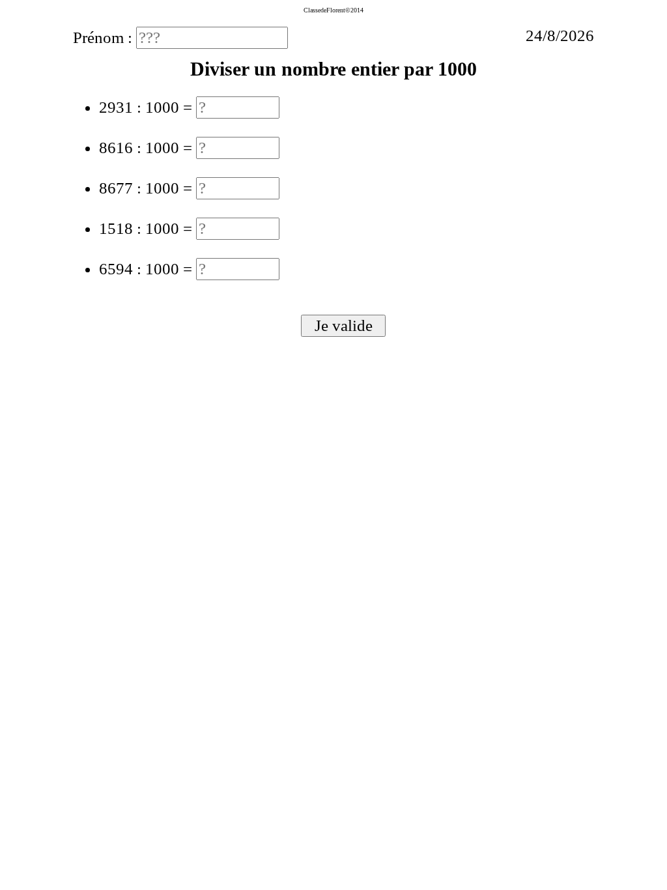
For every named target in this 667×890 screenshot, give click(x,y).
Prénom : (104, 37)
